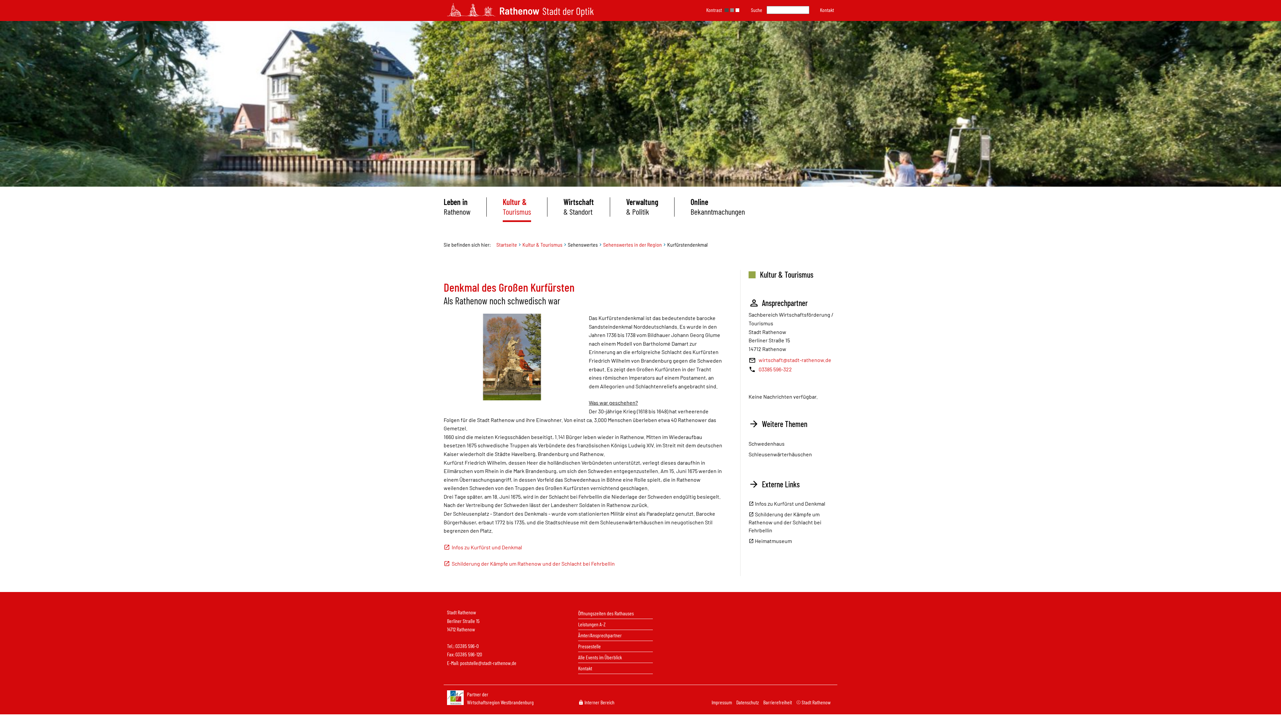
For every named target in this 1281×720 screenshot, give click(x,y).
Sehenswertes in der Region (632, 244)
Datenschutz (748, 702)
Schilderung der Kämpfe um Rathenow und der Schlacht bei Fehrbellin (533, 563)
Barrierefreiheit (778, 702)
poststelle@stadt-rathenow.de (488, 663)
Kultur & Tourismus (542, 244)
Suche (756, 10)
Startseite (506, 244)
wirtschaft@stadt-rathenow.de (795, 360)
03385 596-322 (775, 369)
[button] (827, 10)
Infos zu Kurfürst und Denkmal (487, 547)
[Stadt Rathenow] (520, 10)
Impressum (722, 702)
